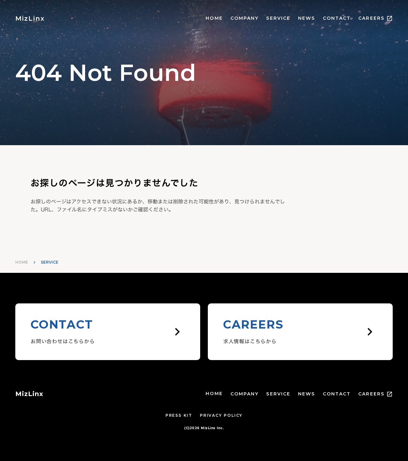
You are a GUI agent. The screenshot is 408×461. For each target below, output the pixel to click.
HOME (214, 18)
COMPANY (244, 18)
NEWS (306, 18)
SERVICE (278, 18)
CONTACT (337, 18)
